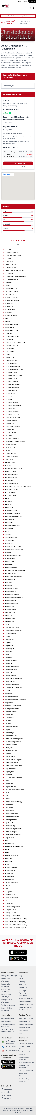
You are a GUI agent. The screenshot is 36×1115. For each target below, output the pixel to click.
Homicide (8, 553)
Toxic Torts (9, 862)
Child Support (9, 348)
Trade (7, 865)
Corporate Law (10, 408)
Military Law (9, 673)
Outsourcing (9, 718)
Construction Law (11, 390)
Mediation (8, 658)
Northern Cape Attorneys (24, 1080)
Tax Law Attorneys (8, 1005)
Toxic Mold (8, 859)
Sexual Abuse (9, 811)
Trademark (9, 874)
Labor (7, 625)
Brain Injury (8, 318)
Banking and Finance (12, 300)
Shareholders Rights (12, 817)
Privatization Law (11, 751)
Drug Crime (9, 459)
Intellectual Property (12, 595)
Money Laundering (11, 676)
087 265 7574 (11, 1047)
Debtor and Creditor (12, 438)
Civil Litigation (9, 351)
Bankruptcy (9, 306)
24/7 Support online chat (11, 1042)
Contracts (8, 396)
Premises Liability (11, 745)
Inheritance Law (10, 580)
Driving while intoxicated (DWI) (15, 928)
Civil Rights (8, 354)
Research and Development (14, 790)
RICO (6, 796)
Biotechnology (10, 309)
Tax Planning (9, 844)
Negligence (9, 703)
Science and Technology (13, 802)
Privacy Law (9, 748)
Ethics (7, 498)
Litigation (8, 643)
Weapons (8, 892)
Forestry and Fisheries (12, 525)
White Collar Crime (11, 898)
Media (7, 655)
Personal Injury (10, 733)
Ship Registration (11, 820)
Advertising (9, 261)
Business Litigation (11, 330)
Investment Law (10, 610)
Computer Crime (11, 378)
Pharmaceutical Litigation (14, 739)
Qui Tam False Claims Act (14, 778)
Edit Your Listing (24, 1027)
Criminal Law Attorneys (6, 990)
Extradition (8, 501)
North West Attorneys (23, 1075)
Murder (7, 691)
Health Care (9, 544)
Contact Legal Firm (18, 163)
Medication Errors (11, 670)
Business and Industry (12, 324)
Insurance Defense (11, 589)
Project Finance (10, 769)
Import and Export (11, 568)
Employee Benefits (11, 474)
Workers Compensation (13, 907)
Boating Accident (11, 315)
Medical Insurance (11, 661)
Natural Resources (11, 697)
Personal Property (11, 736)
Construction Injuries (12, 387)
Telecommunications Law (14, 847)
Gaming (8, 535)
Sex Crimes (9, 808)
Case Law (8, 333)
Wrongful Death (10, 913)
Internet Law (9, 607)
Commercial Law (11, 363)
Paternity (8, 724)
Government (9, 541)
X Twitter (7, 1095)
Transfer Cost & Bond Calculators (7, 1030)
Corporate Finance (11, 402)
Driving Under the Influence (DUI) (16, 919)
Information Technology (13, 577)
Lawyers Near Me (25, 1001)
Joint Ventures (10, 613)
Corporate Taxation (12, 414)
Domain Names (10, 453)
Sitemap (22, 982)
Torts (7, 853)
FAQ (20, 1033)
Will (6, 901)
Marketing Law (10, 649)
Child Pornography (11, 345)
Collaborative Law (11, 360)
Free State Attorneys (26, 1062)
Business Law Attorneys (6, 995)
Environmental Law (11, 489)
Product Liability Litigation (13, 760)
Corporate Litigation (12, 411)
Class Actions (9, 357)
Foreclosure (9, 522)
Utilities (7, 886)
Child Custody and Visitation (15, 342)
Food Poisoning (10, 519)
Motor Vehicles (10, 682)
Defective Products (11, 444)
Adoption (8, 258)
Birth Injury (8, 312)
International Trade (11, 604)
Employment (9, 480)
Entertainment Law (11, 483)
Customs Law (9, 429)
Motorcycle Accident (12, 685)
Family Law (8, 504)
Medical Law (9, 664)
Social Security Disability (13, 829)
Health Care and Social (13, 547)
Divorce (7, 450)
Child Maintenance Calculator (8, 1025)
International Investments (14, 598)
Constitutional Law (11, 381)
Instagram (8, 1098)
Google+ (7, 1092)
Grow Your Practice (26, 1018)
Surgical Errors (9, 838)
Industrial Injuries (10, 574)
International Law (11, 601)
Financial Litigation (11, 510)
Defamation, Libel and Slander (15, 441)
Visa (6, 889)
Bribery (7, 321)
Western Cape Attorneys (24, 1048)
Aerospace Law (10, 264)
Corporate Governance (13, 405)
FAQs (21, 979)
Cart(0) (33, 1)
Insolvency (8, 583)
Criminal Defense (11, 420)
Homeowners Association (14, 550)
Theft (7, 850)
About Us (22, 985)
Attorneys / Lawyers (11, 22)
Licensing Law (9, 640)
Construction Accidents (13, 384)
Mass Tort (8, 652)
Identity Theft (9, 562)
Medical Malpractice (12, 667)
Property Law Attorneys (6, 985)
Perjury (7, 730)
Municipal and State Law (13, 688)
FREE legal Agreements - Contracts (24, 993)
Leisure (7, 637)
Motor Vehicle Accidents (13, 679)
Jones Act (8, 616)
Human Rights (10, 559)
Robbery (8, 799)
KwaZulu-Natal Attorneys (24, 1053)
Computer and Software (13, 375)
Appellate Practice (11, 279)
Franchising (9, 529)
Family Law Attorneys (9, 976)
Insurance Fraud (10, 592)
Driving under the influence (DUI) (16, 925)
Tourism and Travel (11, 856)
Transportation (10, 877)
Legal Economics (10, 634)
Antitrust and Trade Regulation (15, 276)
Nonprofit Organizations (13, 706)
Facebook (8, 1089)
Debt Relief (9, 435)
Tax (6, 841)
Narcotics (8, 694)
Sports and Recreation (13, 835)
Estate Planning (10, 495)
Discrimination (10, 447)
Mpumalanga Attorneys (24, 1066)
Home (3, 22)
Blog (20, 976)
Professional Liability (12, 763)
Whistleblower (10, 895)
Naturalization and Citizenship (15, 700)
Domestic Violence (11, 456)
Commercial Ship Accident (14, 369)
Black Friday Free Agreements (25, 1008)
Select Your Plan (25, 1021)
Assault (7, 285)
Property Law (9, 772)
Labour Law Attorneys (5, 980)
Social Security (10, 826)
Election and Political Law (13, 468)
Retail (7, 793)
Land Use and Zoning (12, 628)
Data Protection (10, 432)
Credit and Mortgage (12, 417)
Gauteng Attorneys (26, 1044)
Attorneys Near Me (26, 998)
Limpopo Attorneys (26, 1071)
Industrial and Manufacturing (15, 571)
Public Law (8, 775)
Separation (9, 805)
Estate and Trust (11, 492)
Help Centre (23, 1030)
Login (19, 1)
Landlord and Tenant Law (13, 631)
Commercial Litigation (12, 366)
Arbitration (8, 282)
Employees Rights (11, 477)
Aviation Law (9, 294)
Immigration (9, 565)
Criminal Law (9, 423)
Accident (8, 249)
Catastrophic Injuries (12, 336)
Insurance (8, 586)
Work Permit (9, 904)
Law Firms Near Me (26, 1004)
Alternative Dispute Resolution (15, 270)
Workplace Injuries (11, 910)
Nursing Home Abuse (12, 709)
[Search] (33, 16)
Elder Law (8, 465)
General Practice (11, 538)
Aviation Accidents (11, 291)
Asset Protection (11, 288)
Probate (8, 754)
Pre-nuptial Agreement (13, 742)
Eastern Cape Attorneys (24, 1058)
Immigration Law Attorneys (7, 1001)
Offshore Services (11, 712)
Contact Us (23, 988)
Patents (8, 721)
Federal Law (9, 507)
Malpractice (9, 646)
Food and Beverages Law (13, 516)
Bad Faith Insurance (11, 297)
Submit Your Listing (26, 1024)
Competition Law (11, 372)
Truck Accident (10, 880)
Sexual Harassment (11, 814)
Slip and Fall (9, 823)
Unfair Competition (11, 883)
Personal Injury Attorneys (6, 1009)
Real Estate (9, 784)
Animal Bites (9, 273)
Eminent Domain (10, 471)
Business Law (9, 327)
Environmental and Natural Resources (18, 486)
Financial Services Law (12, 513)
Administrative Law (11, 252)
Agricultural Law (10, 267)
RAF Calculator (6, 1021)
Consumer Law (10, 393)
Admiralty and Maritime (13, 255)
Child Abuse (9, 339)
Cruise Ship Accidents (12, 426)
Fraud (7, 532)
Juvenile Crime (10, 619)
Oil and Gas (9, 715)
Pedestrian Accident (12, 727)
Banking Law (9, 303)
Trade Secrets (10, 871)
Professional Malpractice (13, 766)
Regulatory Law (10, 787)
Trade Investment (11, 868)
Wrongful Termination (12, 916)
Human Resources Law (12, 556)
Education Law (10, 462)
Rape (7, 781)
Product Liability (10, 757)
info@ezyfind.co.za (11, 1051)
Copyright (8, 399)
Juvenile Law (9, 622)
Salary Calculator (7, 1018)
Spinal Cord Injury (11, 832)
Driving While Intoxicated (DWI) (15, 922)
